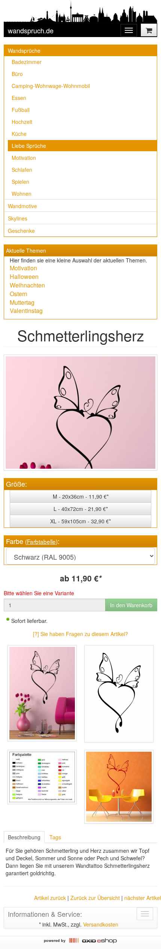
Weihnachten (27, 285)
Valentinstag (26, 310)
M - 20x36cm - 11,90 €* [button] (81, 496)
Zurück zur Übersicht (95, 897)
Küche (19, 133)
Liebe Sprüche (29, 145)
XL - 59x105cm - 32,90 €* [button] (80, 521)
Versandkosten (100, 924)
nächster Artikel (142, 897)
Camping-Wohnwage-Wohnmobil (51, 85)
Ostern (18, 293)
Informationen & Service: (45, 914)
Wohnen (21, 193)
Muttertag (22, 302)
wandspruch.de (31, 30)
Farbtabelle (41, 541)
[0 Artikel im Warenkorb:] (149, 30)
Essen (19, 97)
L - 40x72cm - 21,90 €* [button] (81, 508)
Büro (17, 73)
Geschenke (21, 230)
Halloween (24, 276)
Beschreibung (24, 837)
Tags (55, 837)
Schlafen (22, 169)
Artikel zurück (50, 897)
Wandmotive (22, 206)
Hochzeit (22, 121)
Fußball (21, 109)
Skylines (17, 218)
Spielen (20, 181)
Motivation (24, 157)
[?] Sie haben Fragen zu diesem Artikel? (80, 634)
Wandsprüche (24, 50)
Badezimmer (27, 62)
